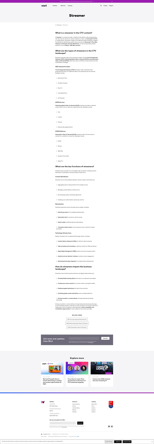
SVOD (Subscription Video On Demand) (77, 327)
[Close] (152, 441)
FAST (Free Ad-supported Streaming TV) (77, 319)
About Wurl (94, 404)
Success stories (76, 404)
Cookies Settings (109, 441)
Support (111, 5)
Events (74, 406)
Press (93, 406)
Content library (76, 408)
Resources (63, 5)
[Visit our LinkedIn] (111, 426)
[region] (77, 442)
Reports (74, 409)
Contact (105, 5)
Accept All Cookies (127, 441)
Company (70, 5)
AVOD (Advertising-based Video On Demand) (77, 323)
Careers (93, 408)
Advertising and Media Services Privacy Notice (57, 436)
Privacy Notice (90, 342)
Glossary (59, 25)
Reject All (118, 441)
